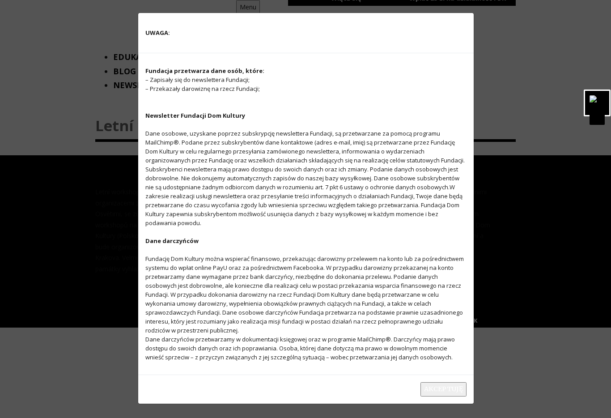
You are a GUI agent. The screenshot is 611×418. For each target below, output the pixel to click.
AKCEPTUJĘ (443, 389)
